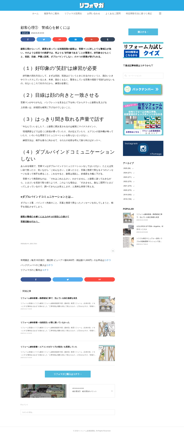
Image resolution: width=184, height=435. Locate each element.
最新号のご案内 (51, 13)
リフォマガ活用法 (73, 13)
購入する (142, 31)
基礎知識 (25, 33)
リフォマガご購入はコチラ (67, 373)
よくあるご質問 (113, 13)
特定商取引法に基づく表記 (139, 13)
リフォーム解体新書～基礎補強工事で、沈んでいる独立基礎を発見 (49, 298)
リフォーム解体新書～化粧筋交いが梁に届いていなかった (45, 322)
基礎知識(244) (25, 244)
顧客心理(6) (33, 244)
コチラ (108, 260)
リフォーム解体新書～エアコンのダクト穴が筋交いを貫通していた (49, 346)
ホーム (35, 13)
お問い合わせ (93, 13)
